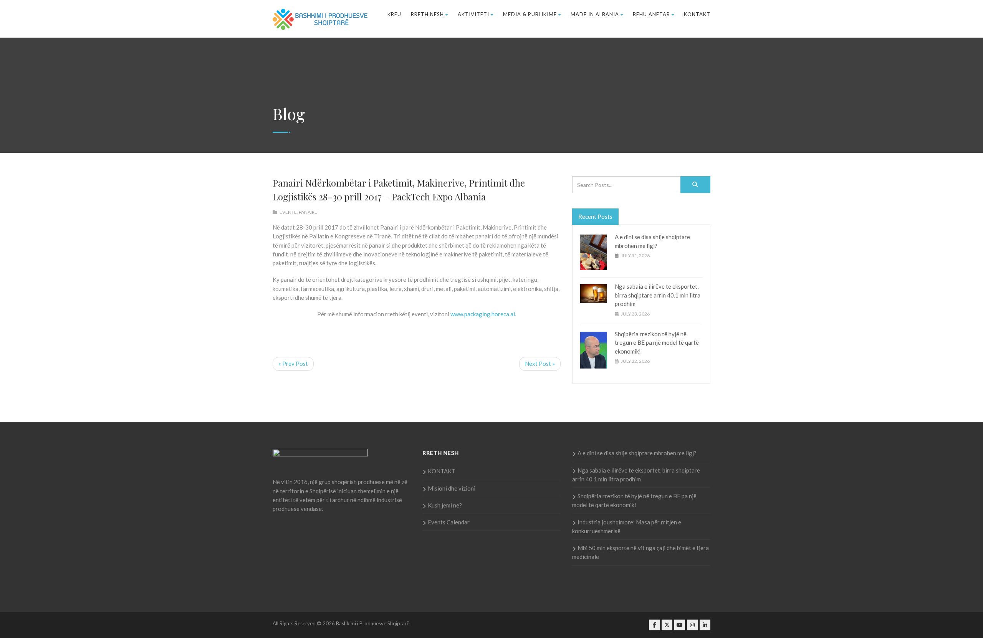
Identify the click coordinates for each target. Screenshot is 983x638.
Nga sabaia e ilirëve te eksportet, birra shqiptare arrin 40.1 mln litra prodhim (657, 295)
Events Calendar (449, 522)
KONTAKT (697, 14)
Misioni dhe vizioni (451, 488)
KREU (394, 14)
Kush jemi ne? (445, 505)
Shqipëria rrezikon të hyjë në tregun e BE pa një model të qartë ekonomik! (657, 343)
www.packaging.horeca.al (482, 314)
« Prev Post (293, 363)
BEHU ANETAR (651, 14)
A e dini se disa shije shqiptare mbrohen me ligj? (637, 453)
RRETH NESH (427, 14)
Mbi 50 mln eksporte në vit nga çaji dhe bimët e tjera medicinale (640, 552)
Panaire (308, 212)
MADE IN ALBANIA (595, 14)
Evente (288, 212)
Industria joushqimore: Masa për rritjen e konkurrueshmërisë (626, 526)
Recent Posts (595, 216)
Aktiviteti (473, 14)
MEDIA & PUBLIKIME (530, 14)
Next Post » (540, 363)
